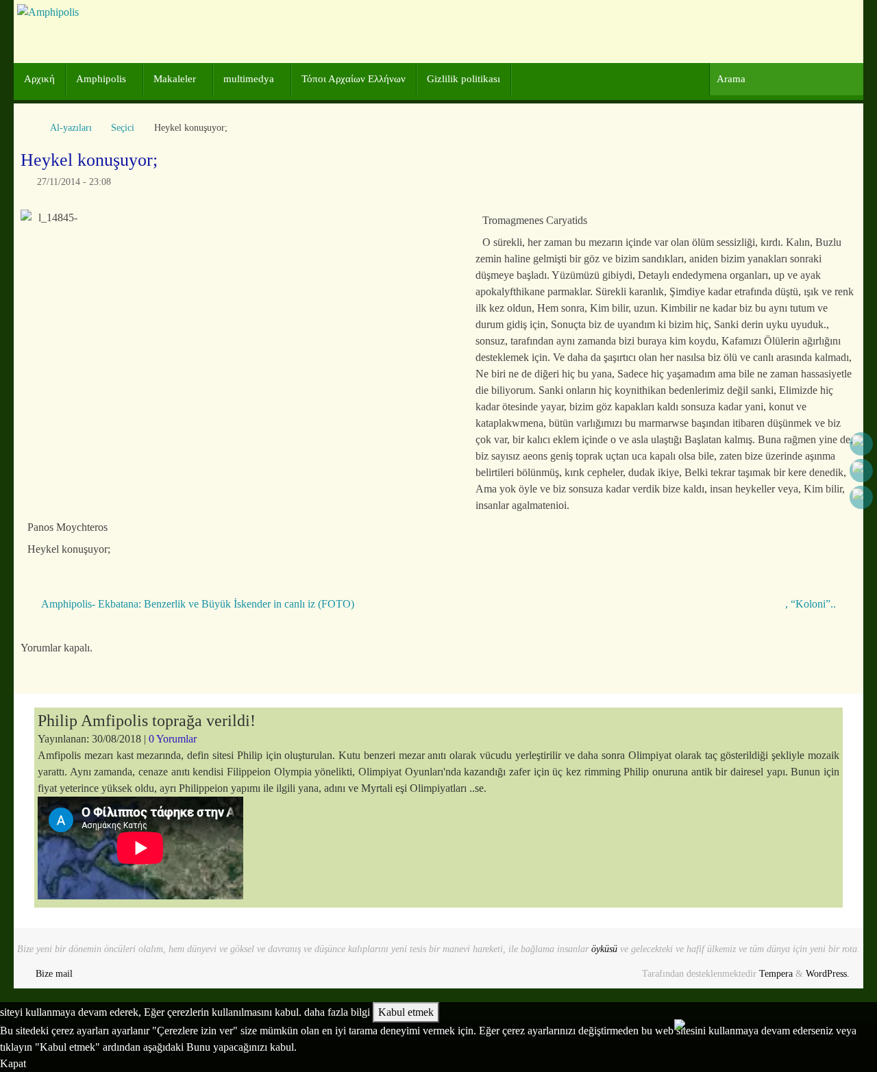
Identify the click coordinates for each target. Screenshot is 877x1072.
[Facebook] (861, 444)
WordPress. (828, 973)
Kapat (13, 1063)
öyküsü (604, 948)
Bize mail (54, 973)
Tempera (776, 973)
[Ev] (27, 127)
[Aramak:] (786, 79)
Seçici (122, 127)
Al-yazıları (71, 127)
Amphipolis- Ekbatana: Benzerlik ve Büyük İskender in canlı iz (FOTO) (196, 604)
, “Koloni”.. (812, 604)
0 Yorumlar (173, 739)
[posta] (861, 497)
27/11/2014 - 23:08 (74, 181)
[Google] (861, 470)
